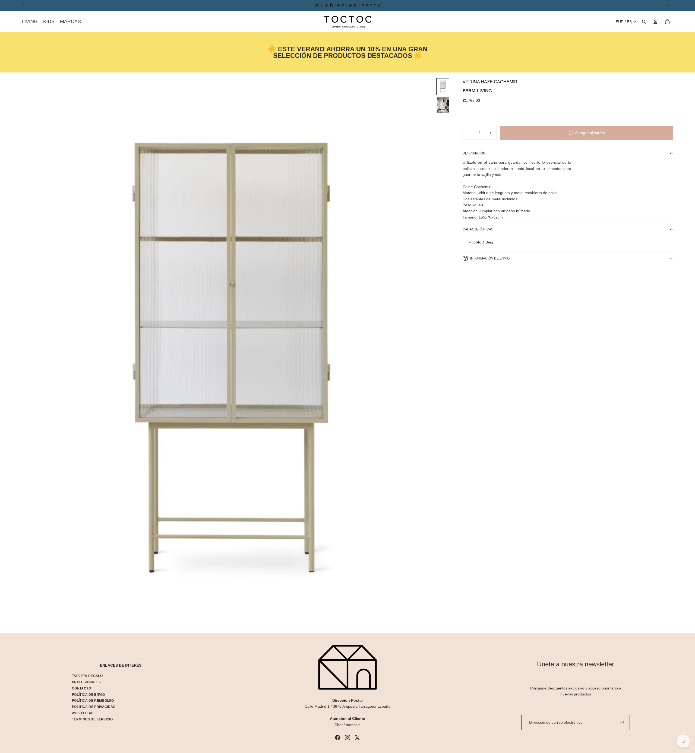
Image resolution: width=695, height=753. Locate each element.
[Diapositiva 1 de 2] (443, 87)
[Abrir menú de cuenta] (655, 22)
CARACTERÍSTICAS (478, 229)
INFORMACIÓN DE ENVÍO (490, 258)
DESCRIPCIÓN (474, 153)
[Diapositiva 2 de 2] (443, 105)
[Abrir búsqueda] (644, 22)
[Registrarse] (622, 722)
